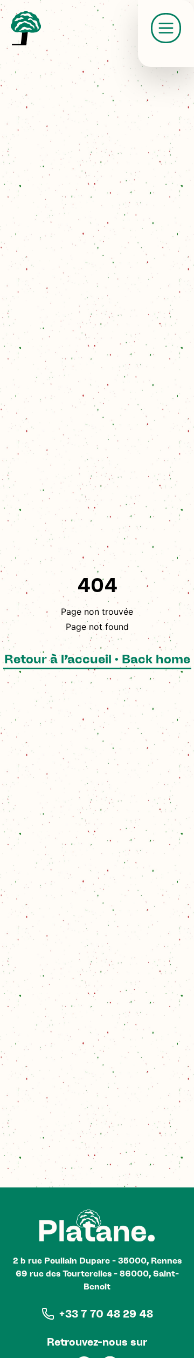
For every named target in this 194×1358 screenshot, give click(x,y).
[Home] (26, 28)
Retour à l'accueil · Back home (97, 659)
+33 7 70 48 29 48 (106, 1313)
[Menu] (166, 28)
